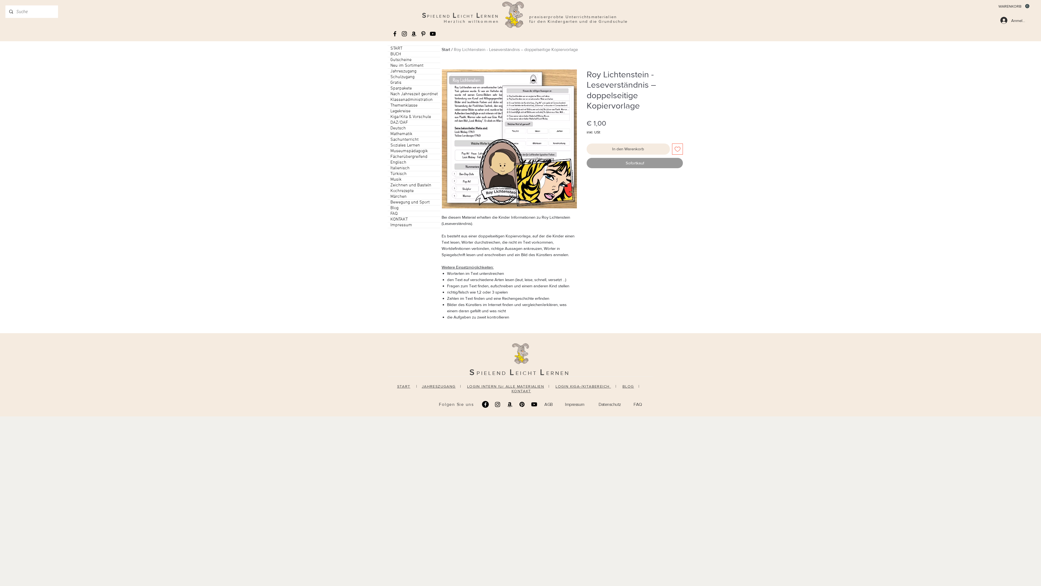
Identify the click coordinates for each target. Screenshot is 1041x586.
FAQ (394, 213)
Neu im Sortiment (406, 65)
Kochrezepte (402, 191)
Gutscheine (401, 60)
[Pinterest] (522, 404)
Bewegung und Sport (410, 202)
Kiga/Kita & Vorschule (410, 117)
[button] (1013, 6)
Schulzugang (402, 77)
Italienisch (400, 168)
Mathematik (401, 134)
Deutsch (398, 128)
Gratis (395, 82)
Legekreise (400, 111)
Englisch (398, 162)
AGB (548, 404)
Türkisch (398, 174)
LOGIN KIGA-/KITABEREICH (583, 386)
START (396, 48)
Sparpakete (401, 88)
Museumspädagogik (409, 151)
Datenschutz (610, 404)
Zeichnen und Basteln (410, 185)
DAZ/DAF (399, 122)
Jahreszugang (403, 71)
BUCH (395, 54)
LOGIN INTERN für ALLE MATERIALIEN (505, 386)
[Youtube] (432, 33)
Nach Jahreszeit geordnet (414, 94)
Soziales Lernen (405, 145)
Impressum (401, 225)
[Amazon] (509, 404)
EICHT (528, 373)
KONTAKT (399, 219)
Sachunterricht (404, 139)
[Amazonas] (413, 33)
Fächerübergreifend (409, 157)
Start (446, 49)
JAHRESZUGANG (439, 386)
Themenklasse (403, 105)
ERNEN (558, 373)
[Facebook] (485, 404)
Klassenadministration (411, 100)
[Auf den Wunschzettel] (677, 149)
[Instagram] (497, 404)
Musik (395, 179)
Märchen (398, 196)
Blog (394, 208)
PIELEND (493, 373)
